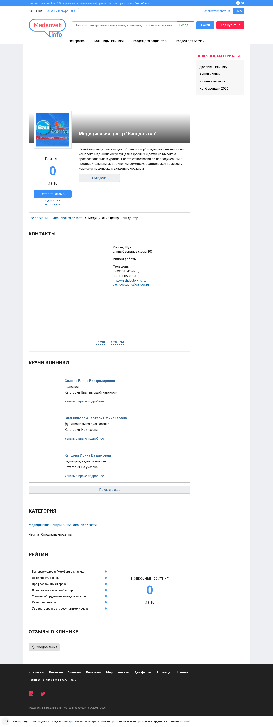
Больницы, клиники (109, 41)
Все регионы (38, 218)
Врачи (100, 342)
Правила (181, 672)
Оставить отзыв (53, 194)
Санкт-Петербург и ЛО (60, 11)
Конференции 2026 (213, 88)
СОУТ (74, 679)
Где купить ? (230, 25)
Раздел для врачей (190, 41)
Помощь (164, 672)
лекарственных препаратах (82, 721)
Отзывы (117, 342)
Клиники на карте (212, 81)
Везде (184, 25)
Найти (205, 25)
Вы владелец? (99, 178)
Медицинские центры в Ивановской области (63, 525)
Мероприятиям (118, 672)
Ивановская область (68, 218)
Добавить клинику (213, 67)
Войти (239, 11)
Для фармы (143, 672)
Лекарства (77, 41)
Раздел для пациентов (150, 41)
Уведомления (46, 647)
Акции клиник (209, 74)
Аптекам (74, 672)
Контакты (36, 672)
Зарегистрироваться (216, 11)
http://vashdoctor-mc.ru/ (130, 280)
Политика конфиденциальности (48, 679)
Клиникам (93, 672)
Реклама (56, 672)
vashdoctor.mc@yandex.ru (131, 284)
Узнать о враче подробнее (84, 401)
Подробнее (142, 3)
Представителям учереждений (52, 202)
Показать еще (109, 490)
